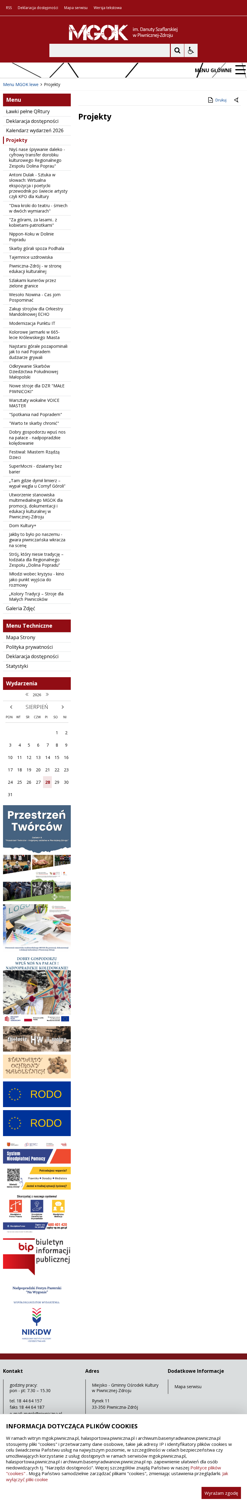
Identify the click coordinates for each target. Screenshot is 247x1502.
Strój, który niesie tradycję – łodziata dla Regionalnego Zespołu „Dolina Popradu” (36, 559)
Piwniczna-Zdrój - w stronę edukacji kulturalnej (35, 268)
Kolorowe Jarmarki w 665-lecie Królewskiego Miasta (34, 334)
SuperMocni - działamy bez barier (35, 468)
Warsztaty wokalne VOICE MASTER (34, 402)
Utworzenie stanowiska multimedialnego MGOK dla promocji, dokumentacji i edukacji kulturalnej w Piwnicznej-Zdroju (36, 506)
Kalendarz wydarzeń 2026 (35, 130)
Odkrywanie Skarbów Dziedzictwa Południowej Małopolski (33, 371)
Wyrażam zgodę (221, 1493)
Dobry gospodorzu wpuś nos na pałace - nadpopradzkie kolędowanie (37, 437)
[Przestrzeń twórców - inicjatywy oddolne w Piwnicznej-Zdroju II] (37, 899)
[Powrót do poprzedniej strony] (237, 100)
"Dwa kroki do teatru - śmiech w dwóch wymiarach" (38, 208)
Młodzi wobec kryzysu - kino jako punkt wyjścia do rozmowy (36, 579)
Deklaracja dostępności (38, 8)
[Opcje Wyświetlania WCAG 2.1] (191, 50)
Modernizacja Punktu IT (32, 323)
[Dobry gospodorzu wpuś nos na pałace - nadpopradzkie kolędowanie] (37, 1021)
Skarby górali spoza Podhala (36, 248)
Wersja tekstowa (108, 8)
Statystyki (17, 666)
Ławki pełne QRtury (28, 111)
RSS (9, 8)
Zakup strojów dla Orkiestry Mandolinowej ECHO (36, 311)
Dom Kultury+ (22, 525)
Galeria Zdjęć (20, 608)
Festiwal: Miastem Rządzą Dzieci (34, 454)
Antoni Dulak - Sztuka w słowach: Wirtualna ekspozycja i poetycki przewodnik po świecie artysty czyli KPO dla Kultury (38, 186)
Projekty (16, 140)
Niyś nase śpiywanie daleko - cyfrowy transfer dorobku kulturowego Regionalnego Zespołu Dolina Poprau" (37, 157)
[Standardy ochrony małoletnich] (37, 1076)
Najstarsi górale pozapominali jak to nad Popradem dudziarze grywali (38, 351)
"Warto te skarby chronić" (34, 423)
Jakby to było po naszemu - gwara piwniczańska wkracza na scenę (37, 539)
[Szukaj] (177, 50)
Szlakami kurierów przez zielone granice (32, 283)
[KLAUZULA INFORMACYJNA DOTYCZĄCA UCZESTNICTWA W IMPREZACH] (37, 1134)
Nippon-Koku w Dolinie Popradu (31, 236)
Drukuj (221, 100)
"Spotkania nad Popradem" (35, 414)
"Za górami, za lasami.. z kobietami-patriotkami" (33, 222)
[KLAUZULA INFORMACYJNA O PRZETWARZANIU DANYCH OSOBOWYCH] (37, 1105)
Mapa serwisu (76, 8)
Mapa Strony (20, 637)
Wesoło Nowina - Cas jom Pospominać (35, 297)
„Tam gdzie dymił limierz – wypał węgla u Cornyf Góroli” (37, 483)
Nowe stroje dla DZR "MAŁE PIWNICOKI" (36, 388)
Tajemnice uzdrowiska (31, 257)
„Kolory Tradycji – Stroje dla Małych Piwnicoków (36, 596)
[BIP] (37, 1274)
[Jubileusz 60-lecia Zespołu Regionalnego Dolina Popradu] (37, 1345)
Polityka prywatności (29, 647)
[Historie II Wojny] (37, 1050)
